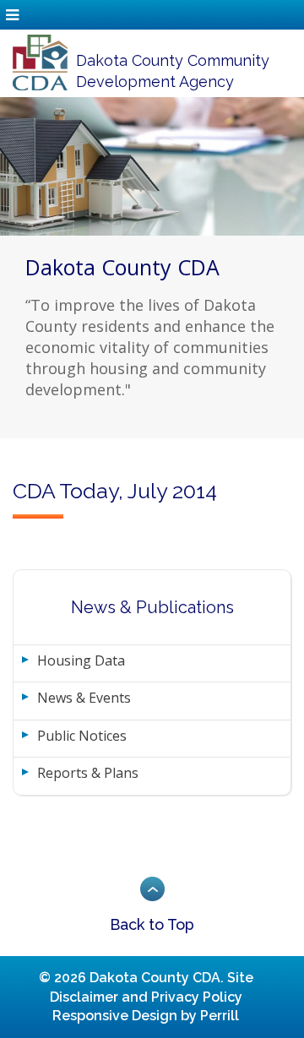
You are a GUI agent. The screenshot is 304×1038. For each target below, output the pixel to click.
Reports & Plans (87, 773)
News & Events (84, 697)
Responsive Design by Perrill (145, 1016)
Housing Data (81, 660)
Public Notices (82, 735)
